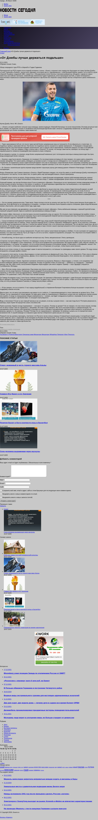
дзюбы (10, 329)
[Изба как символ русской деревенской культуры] (14, 553)
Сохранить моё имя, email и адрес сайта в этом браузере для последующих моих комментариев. (36, 490)
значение (31, 767)
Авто (6, 29)
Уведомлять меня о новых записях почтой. (17, 497)
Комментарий (5, 476)
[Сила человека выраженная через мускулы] (18, 448)
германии (15, 767)
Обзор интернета (14, 45)
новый (75, 767)
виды (11, 767)
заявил (25, 767)
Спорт (6, 36)
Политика (7, 735)
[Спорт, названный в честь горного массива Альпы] (18, 361)
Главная (3, 51)
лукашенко (51, 767)
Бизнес (7, 31)
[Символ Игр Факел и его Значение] (18, 390)
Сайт (2, 487)
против (81, 767)
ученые (42, 770)
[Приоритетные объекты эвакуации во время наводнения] (14, 626)
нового (67, 767)
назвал (59, 767)
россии (8, 769)
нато (63, 767)
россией (2, 770)
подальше (16, 329)
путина (91, 767)
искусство (37, 767)
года (19, 767)
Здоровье (8, 33)
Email (2, 483)
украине (31, 770)
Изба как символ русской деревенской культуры (21, 555)
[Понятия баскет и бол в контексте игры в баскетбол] (18, 419)
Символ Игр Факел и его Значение (15, 394)
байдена (7, 767)
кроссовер (44, 767)
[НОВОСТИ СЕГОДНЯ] (18, 12)
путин (86, 767)
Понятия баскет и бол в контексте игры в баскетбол (24, 423)
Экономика (9, 41)
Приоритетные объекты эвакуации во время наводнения (24, 627)
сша (26, 769)
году (22, 767)
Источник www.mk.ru (7, 324)
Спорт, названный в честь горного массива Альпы (23, 365)
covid (2, 767)
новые (70, 767)
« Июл (2, 763)
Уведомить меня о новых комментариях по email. (19, 494)
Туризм (7, 40)
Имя (2, 480)
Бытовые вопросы (12, 43)
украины (37, 770)
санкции (16, 770)
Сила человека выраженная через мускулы (20, 451)
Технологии (9, 34)
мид (56, 767)
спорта (21, 770)
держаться (4, 329)
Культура (7, 38)
